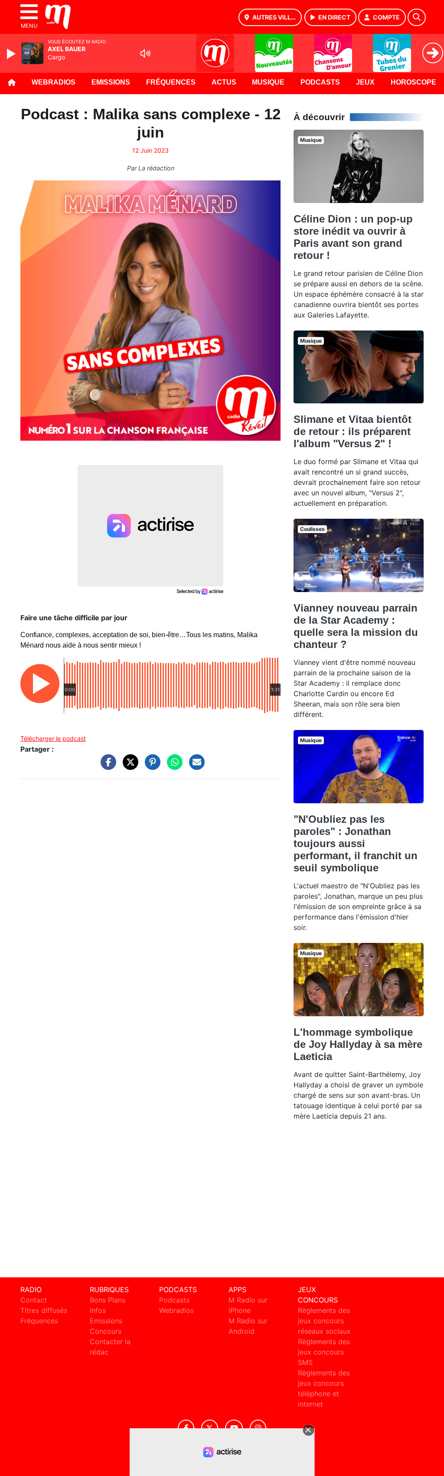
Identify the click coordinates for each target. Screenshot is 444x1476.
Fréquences (171, 82)
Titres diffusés (43, 1310)
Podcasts (320, 82)
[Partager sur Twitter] (128, 766)
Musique (268, 82)
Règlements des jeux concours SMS (324, 1352)
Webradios (53, 82)
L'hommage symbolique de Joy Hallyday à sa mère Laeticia (358, 1044)
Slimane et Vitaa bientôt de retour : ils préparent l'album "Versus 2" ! (352, 431)
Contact (33, 1300)
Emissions (110, 82)
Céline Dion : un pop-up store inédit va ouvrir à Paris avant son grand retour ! (353, 237)
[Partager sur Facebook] (106, 766)
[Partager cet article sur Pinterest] (150, 766)
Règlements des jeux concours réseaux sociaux (324, 1320)
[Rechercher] (417, 17)
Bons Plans (107, 1300)
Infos (98, 1310)
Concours (105, 1331)
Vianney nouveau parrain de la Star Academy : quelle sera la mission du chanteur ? (356, 626)
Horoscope (413, 82)
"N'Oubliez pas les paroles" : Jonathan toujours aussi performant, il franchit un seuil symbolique (356, 843)
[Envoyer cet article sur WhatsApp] (173, 766)
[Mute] (145, 53)
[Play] (12, 54)
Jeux (365, 82)
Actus (224, 82)
